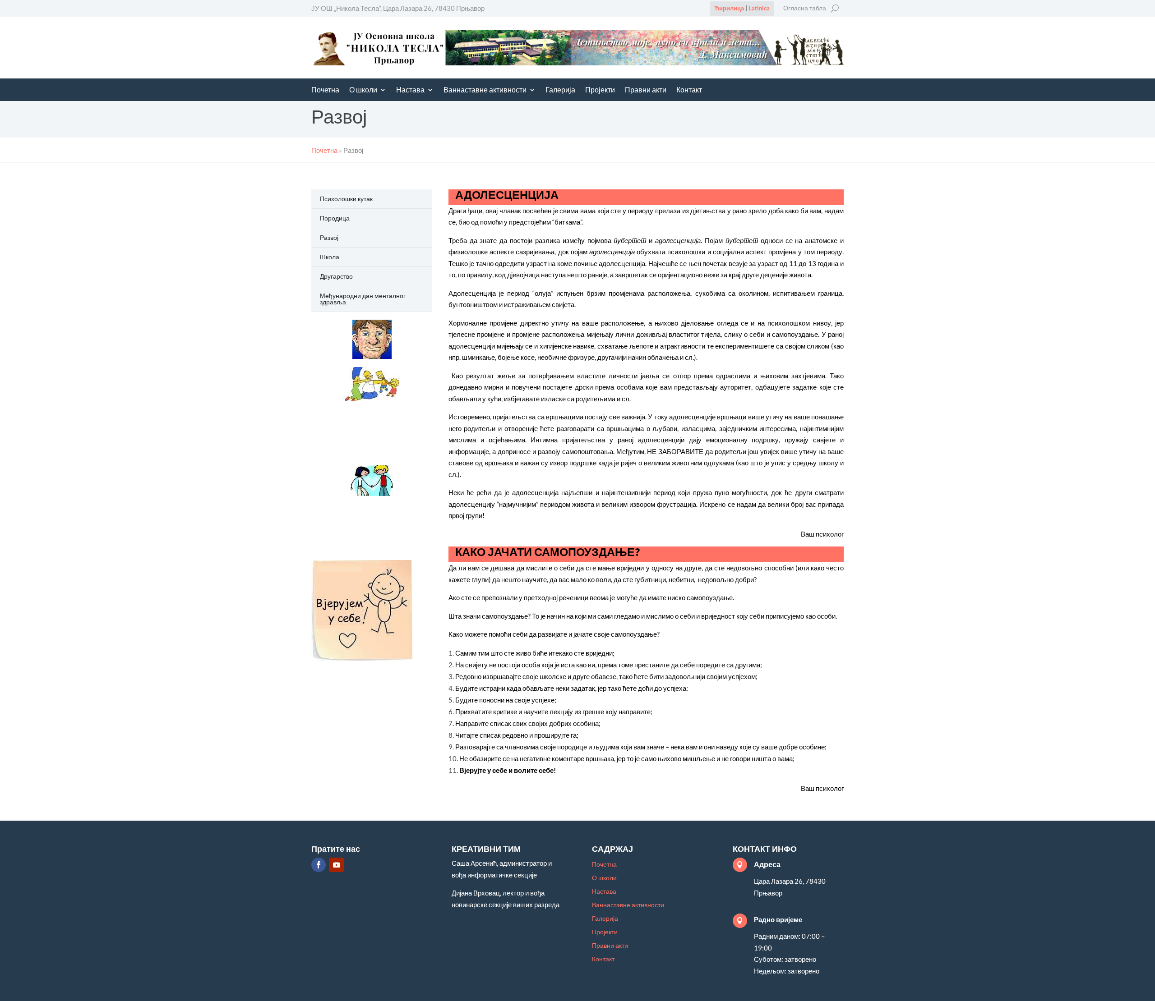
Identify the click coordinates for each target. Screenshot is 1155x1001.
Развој (329, 237)
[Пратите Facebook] (318, 865)
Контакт (689, 90)
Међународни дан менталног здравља (363, 299)
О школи (363, 90)
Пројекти (600, 90)
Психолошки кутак (346, 198)
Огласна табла (804, 8)
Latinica (759, 8)
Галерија (560, 90)
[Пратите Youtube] (336, 865)
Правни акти (645, 90)
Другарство (336, 276)
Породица (335, 218)
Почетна (325, 90)
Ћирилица (729, 8)
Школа (329, 257)
